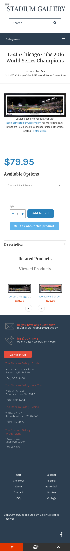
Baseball (51, 474)
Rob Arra (40, 71)
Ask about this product (37, 226)
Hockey (51, 492)
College (51, 498)
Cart (18, 474)
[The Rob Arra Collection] (35, 11)
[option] (35, 105)
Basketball (52, 486)
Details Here (39, 131)
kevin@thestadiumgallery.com (23, 122)
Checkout (18, 480)
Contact (18, 492)
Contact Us (18, 355)
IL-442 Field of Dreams (53, 296)
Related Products (35, 258)
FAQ (19, 498)
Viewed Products (35, 268)
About (18, 486)
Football (51, 480)
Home (28, 71)
